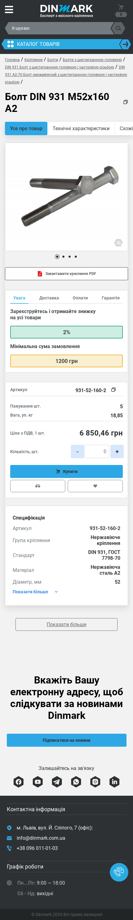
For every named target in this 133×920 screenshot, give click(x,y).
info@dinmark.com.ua (41, 838)
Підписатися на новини (66, 740)
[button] (57, 256)
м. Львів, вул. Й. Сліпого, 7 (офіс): (55, 828)
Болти (52, 60)
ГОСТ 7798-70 (111, 555)
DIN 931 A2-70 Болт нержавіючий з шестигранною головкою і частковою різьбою (66, 74)
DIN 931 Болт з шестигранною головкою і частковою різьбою (59, 67)
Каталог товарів (38, 44)
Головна (12, 60)
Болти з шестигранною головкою (92, 60)
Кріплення (33, 60)
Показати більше (66, 624)
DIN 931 (97, 552)
